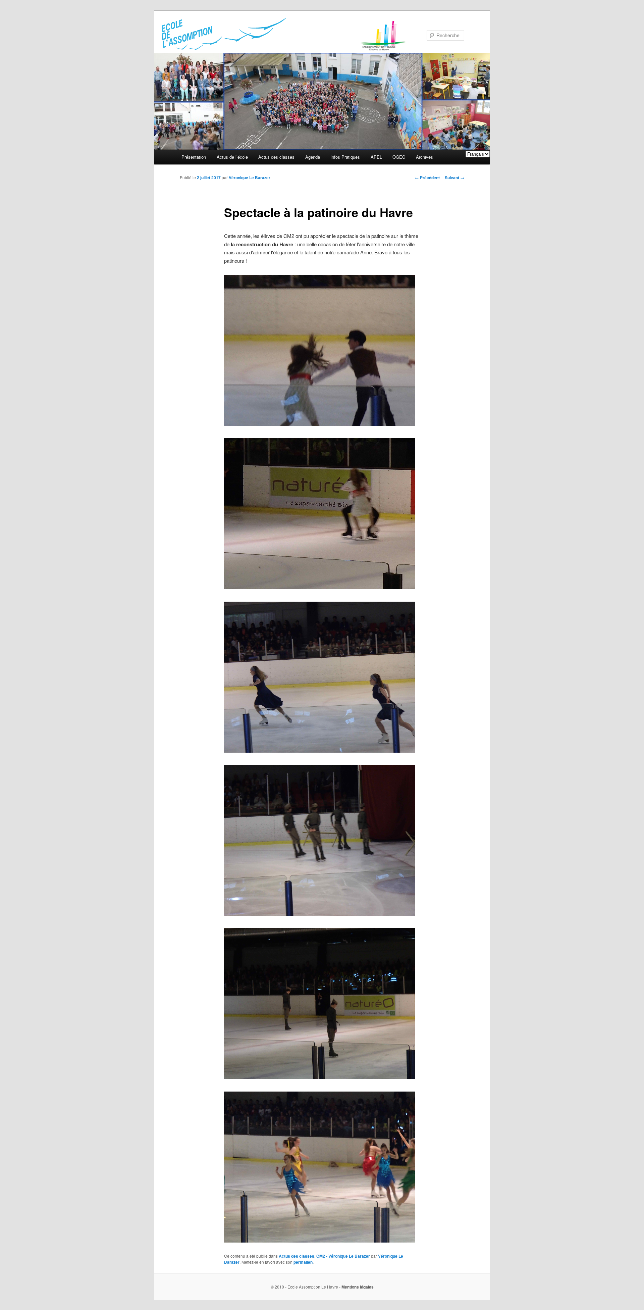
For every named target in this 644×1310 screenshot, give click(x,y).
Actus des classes (276, 157)
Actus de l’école (232, 157)
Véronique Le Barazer (249, 177)
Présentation (193, 157)
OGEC (398, 157)
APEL (376, 157)
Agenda (312, 157)
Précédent (427, 177)
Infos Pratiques (345, 157)
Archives (424, 157)
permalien (303, 1262)
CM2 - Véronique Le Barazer (343, 1256)
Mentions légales (357, 1287)
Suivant (454, 177)
